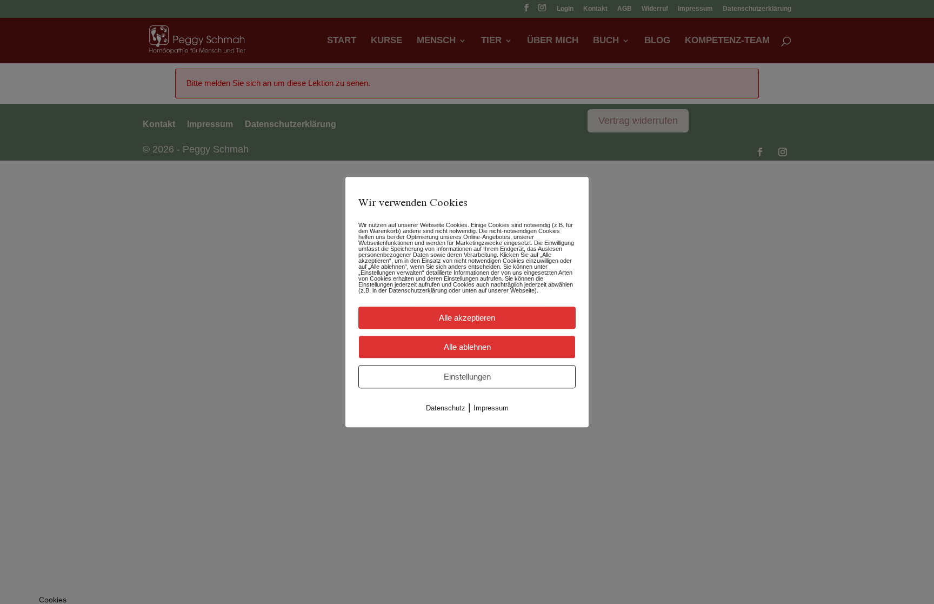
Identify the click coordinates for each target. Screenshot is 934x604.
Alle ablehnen (467, 346)
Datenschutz (445, 408)
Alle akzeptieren (467, 317)
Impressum (491, 408)
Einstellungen (467, 376)
